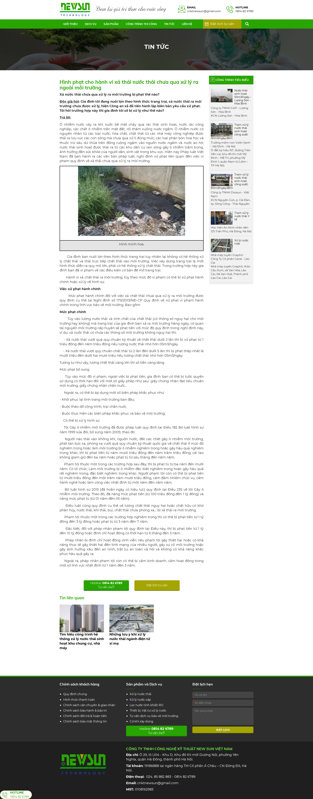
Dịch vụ (90, 24)
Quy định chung (75, 694)
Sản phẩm (111, 24)
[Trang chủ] (75, 9)
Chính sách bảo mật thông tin (85, 721)
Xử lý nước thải (140, 694)
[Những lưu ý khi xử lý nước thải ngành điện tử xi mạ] (131, 618)
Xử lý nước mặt (241, 242)
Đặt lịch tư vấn (222, 24)
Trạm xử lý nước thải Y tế (242, 216)
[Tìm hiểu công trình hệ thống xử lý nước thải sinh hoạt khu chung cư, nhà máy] (82, 618)
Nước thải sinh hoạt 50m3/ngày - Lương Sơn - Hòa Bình (242, 97)
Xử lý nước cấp (140, 699)
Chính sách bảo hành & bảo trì (85, 710)
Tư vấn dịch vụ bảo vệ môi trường (154, 716)
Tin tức (169, 24)
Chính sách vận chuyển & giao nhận (89, 705)
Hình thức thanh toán (79, 699)
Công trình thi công (141, 24)
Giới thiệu (70, 24)
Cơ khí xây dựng (141, 721)
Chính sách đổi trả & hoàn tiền (85, 716)
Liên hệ (187, 24)
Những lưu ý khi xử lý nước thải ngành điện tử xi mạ (129, 638)
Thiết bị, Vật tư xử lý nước (148, 710)
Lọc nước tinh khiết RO (146, 705)
